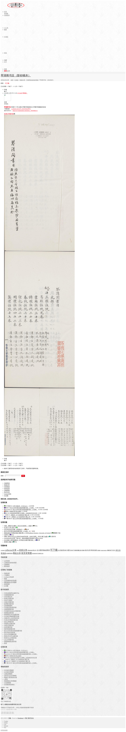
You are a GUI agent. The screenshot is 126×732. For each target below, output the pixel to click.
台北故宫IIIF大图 (64, 550)
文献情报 (7, 490)
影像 (83, 550)
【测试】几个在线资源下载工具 (19, 515)
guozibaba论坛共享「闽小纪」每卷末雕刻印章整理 (19, 538)
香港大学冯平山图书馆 (11, 636)
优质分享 (23, 550)
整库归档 (94, 550)
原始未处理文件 (32, 550)
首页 (12, 80)
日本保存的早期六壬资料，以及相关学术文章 (23, 513)
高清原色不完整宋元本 (37, 553)
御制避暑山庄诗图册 (10, 582)
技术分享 (88, 550)
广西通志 (7, 575)
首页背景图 (26, 553)
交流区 (16, 80)
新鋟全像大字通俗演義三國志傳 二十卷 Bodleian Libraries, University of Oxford (27, 533)
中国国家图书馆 (9, 595)
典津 (5, 643)
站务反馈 (7, 488)
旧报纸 (99, 550)
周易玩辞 (7, 573)
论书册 (6, 586)
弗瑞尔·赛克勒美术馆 (10, 677)
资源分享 (22, 80)
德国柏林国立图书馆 (10, 641)
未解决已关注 (111, 550)
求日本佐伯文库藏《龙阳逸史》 (13, 529)
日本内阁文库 (8, 596)
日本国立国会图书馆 (10, 607)
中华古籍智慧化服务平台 (11, 593)
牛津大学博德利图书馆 (11, 620)
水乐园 (6, 495)
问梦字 (6, 534)
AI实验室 (3, 550)
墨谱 (5, 578)
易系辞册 (7, 584)
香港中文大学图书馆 (10, 638)
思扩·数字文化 (29, 718)
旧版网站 (7, 564)
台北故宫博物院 (9, 672)
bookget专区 (7, 494)
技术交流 (7, 492)
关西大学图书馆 (9, 625)
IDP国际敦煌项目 (9, 684)
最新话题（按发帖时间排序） (10, 499)
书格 (9, 718)
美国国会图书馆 (9, 612)
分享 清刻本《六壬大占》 (20, 506)
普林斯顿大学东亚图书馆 (11, 614)
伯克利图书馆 (8, 627)
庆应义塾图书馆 (9, 621)
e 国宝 (6, 679)
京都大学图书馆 (9, 602)
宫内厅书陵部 (8, 600)
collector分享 (10, 550)
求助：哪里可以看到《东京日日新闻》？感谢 (18, 526)
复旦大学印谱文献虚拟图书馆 (13, 630)
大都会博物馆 (8, 673)
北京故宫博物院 (9, 670)
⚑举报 (25, 93)
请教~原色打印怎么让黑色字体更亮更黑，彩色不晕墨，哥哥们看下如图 (25, 536)
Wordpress (20, 718)
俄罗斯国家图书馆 (9, 629)
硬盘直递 (7, 566)
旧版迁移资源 (104, 550)
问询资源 (7, 486)
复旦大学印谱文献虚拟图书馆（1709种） (22, 508)
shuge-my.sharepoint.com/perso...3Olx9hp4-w (25, 110)
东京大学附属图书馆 (10, 634)
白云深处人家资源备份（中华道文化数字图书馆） (19, 540)
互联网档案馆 (8, 605)
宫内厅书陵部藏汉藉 (76, 550)
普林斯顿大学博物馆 (10, 681)
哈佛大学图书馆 (9, 114)
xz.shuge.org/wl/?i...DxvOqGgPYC (21, 109)
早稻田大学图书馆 (9, 623)
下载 (18, 550)
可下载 (7, 83)
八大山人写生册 (9, 577)
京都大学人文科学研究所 (11, 618)
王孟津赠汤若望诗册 (10, 580)
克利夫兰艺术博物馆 (10, 675)
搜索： (3, 475)
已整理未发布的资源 (32, 80)
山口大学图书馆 (9, 639)
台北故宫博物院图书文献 (11, 616)
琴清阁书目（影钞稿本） (16, 75)
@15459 (19, 93)
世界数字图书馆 (9, 604)
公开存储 (7, 561)
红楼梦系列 (9, 553)
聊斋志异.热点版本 (15, 511)
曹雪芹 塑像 (7, 542)
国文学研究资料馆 (9, 632)
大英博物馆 (7, 682)
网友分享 (17, 553)
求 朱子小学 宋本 (9, 527)
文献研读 (7, 483)
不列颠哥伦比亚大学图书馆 (12, 611)
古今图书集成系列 (43, 550)
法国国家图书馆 (9, 609)
